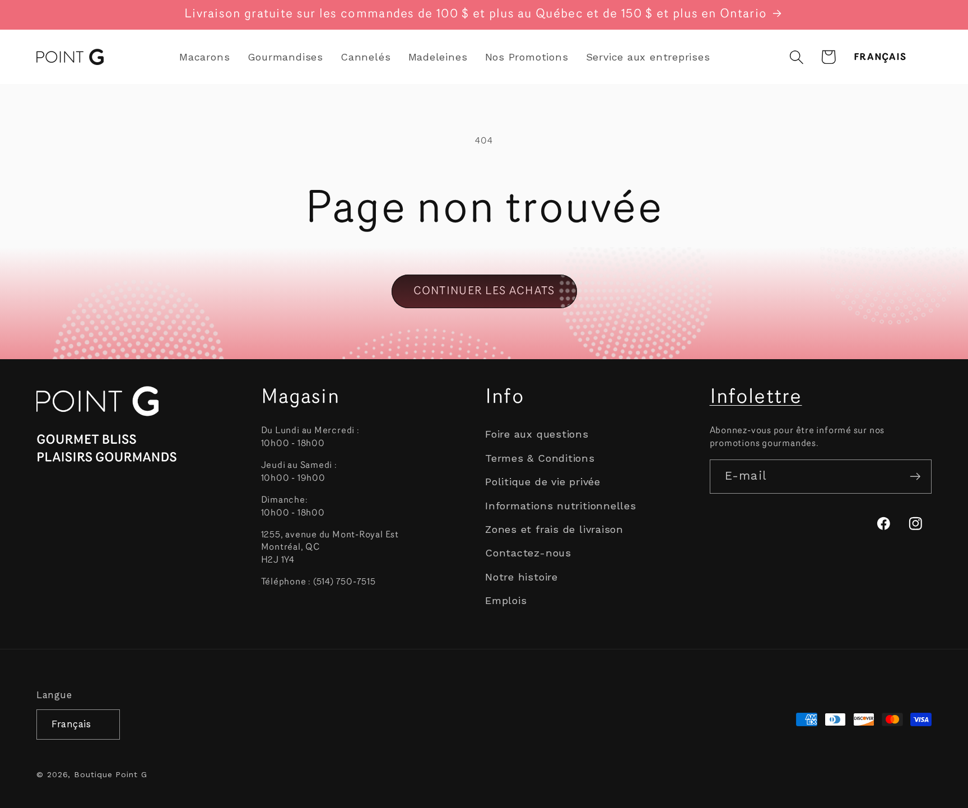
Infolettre (756, 398)
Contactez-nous (528, 553)
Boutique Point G (110, 774)
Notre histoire (521, 577)
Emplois (506, 600)
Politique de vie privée (543, 481)
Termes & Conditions (540, 458)
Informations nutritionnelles (560, 506)
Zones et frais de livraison (554, 529)
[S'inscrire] (915, 476)
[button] (796, 57)
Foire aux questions (537, 434)
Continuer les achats (484, 291)
